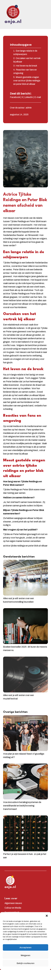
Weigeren (25, 955)
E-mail (37, 97)
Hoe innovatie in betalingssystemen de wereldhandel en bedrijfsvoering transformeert (22, 805)
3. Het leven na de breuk (25, 65)
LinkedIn (29, 97)
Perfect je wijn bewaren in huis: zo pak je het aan (24, 856)
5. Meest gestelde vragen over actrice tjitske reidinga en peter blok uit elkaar (26, 80)
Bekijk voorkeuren (25, 963)
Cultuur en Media (13, 908)
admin (29, 107)
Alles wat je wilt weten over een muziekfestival (18, 697)
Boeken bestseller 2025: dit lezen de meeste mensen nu (25, 648)
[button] (46, 915)
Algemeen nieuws (13, 903)
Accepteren (25, 947)
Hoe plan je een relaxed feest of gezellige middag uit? (23, 755)
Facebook (15, 97)
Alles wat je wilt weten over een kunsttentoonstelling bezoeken (18, 600)
